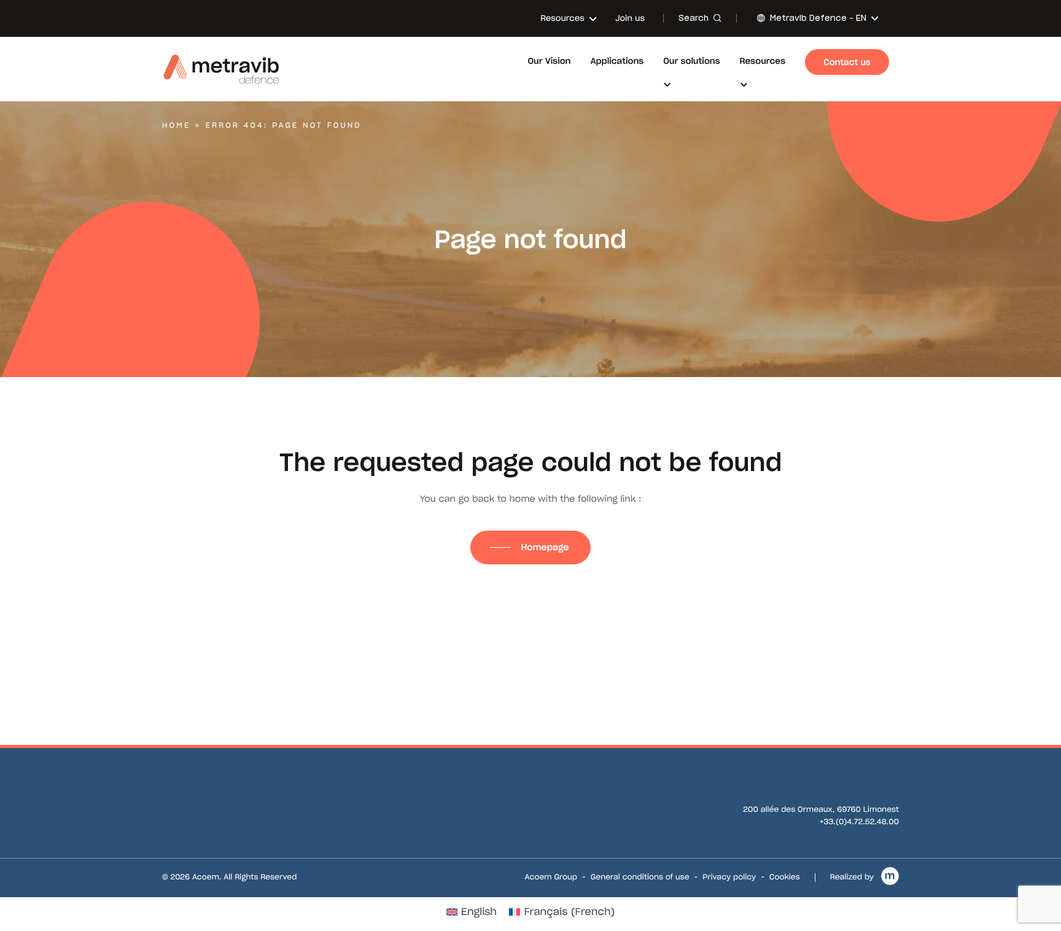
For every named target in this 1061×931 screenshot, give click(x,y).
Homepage (546, 547)
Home (176, 125)
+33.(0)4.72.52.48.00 (859, 822)
